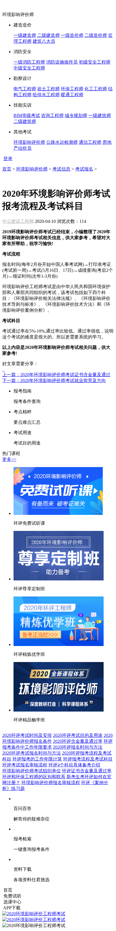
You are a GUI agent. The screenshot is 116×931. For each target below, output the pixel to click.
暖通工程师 (72, 94)
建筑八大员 (44, 41)
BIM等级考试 (27, 115)
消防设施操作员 (62, 62)
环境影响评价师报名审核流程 (50, 782)
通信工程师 (90, 142)
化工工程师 (95, 88)
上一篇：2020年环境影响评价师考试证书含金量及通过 (56, 374)
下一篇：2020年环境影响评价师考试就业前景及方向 (54, 380)
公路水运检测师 (62, 142)
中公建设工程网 (18, 221)
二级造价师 (95, 35)
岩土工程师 (48, 88)
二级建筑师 (25, 121)
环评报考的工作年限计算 (37, 759)
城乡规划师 (76, 115)
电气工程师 (25, 88)
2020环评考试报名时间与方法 (31, 753)
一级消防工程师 (29, 62)
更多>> (9, 459)
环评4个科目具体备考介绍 (74, 764)
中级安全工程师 (29, 68)
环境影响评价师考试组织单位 (31, 770)
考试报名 (84, 169)
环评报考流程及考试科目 (88, 759)
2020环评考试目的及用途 (77, 735)
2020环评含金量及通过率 (77, 741)
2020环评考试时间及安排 (27, 735)
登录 (7, 158)
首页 (6, 169)
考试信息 (61, 169)
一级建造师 (25, 35)
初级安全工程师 (94, 62)
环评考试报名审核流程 (24, 764)
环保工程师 (72, 88)
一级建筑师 (99, 115)
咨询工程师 (52, 115)
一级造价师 (72, 35)
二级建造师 (48, 35)
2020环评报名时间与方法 (77, 747)
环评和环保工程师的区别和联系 (33, 776)
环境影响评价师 (29, 142)
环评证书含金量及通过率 (86, 770)
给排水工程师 (46, 94)
